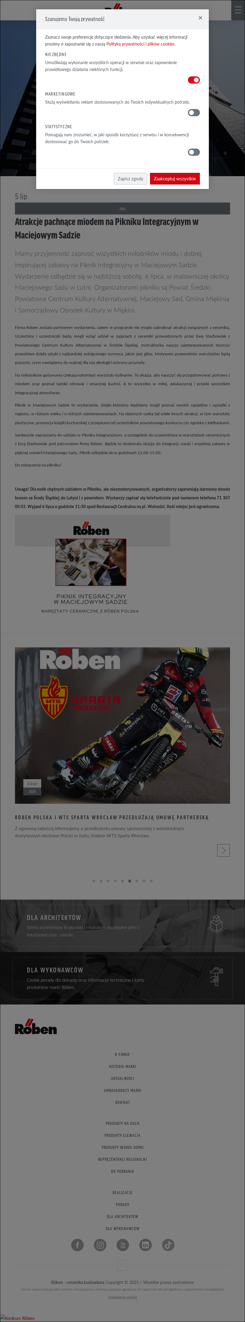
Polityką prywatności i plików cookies (140, 44)
